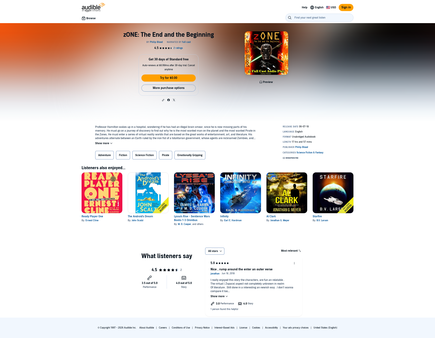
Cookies (256, 327)
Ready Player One (92, 216)
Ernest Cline (91, 220)
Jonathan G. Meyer (279, 220)
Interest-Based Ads (224, 327)
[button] (163, 100)
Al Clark (271, 216)
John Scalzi (137, 220)
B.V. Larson (322, 220)
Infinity (224, 216)
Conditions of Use (181, 327)
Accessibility (271, 327)
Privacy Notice (202, 327)
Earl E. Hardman (233, 220)
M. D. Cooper (184, 224)
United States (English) (325, 327)
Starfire (317, 216)
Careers (163, 327)
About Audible (146, 327)
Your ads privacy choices (296, 327)
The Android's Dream (140, 216)
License (243, 327)
